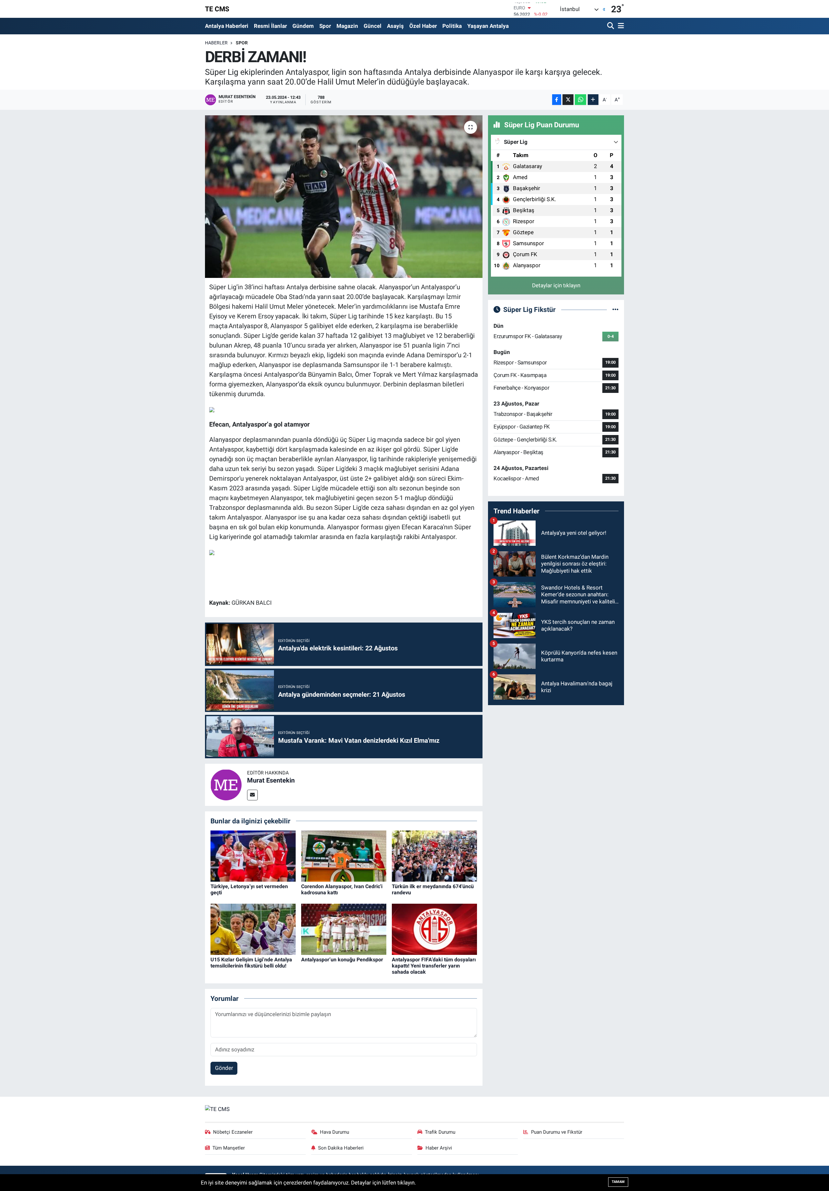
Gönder (224, 1068)
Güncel (372, 26)
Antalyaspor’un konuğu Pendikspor (342, 959)
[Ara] (611, 26)
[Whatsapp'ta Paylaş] (580, 99)
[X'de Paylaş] (567, 99)
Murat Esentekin (271, 780)
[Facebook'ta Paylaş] (556, 99)
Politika (452, 26)
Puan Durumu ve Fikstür (556, 1132)
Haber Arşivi (439, 1148)
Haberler (216, 42)
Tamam (618, 1182)
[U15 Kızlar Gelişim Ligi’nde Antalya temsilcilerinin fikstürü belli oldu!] (253, 929)
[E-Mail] (252, 795)
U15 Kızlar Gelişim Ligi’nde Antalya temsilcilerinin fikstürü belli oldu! (251, 962)
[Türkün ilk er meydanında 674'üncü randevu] (434, 856)
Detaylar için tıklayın (556, 285)
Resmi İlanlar (270, 26)
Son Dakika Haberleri (341, 1148)
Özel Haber (423, 26)
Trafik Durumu (440, 1132)
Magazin (347, 26)
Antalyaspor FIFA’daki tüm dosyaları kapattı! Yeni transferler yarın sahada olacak (434, 965)
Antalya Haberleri (226, 26)
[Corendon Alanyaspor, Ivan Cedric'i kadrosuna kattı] (343, 856)
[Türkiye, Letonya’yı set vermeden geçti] (253, 856)
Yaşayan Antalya (488, 26)
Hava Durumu (334, 1132)
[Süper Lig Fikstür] (615, 309)
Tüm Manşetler (228, 1148)
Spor (325, 26)
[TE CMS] (217, 1108)
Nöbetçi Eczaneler (233, 1132)
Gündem (303, 26)
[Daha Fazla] (593, 99)
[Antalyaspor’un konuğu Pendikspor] (343, 929)
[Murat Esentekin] (226, 784)
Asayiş (395, 26)
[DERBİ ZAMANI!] (344, 196)
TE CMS (217, 9)
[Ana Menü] (619, 26)
